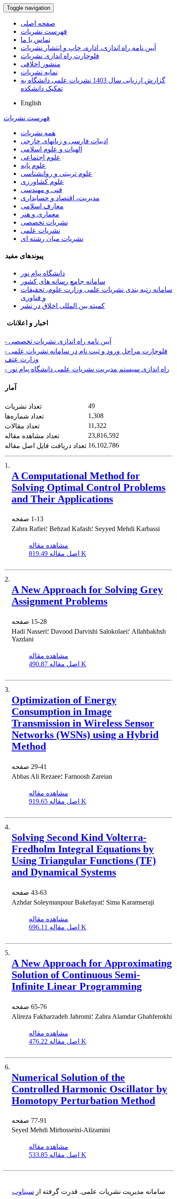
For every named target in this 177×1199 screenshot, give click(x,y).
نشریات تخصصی (44, 222)
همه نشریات (38, 133)
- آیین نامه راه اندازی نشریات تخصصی (58, 341)
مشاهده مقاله (48, 545)
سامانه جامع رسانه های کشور (63, 281)
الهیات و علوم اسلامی (51, 149)
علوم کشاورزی (42, 181)
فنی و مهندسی (41, 189)
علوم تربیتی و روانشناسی (56, 173)
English (31, 103)
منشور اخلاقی (41, 64)
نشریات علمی (40, 230)
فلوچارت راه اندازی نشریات (60, 55)
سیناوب (23, 1191)
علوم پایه (33, 165)
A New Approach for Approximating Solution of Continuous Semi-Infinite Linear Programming (92, 975)
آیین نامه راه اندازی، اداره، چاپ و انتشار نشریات (88, 47)
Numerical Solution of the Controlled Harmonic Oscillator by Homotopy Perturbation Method (89, 1089)
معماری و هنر (40, 214)
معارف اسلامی (42, 206)
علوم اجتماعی (41, 157)
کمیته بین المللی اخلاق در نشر (63, 305)
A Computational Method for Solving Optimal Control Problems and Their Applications (88, 487)
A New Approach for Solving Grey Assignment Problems (87, 595)
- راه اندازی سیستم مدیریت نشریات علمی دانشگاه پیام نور (87, 369)
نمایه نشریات (39, 72)
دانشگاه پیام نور (43, 273)
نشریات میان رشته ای (52, 238)
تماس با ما (35, 39)
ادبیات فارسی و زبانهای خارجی (64, 141)
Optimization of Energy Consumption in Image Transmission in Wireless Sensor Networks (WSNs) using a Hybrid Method (85, 723)
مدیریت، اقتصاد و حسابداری (60, 198)
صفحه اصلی (38, 23)
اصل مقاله (57, 553)
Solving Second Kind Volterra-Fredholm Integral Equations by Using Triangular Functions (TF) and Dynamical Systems (84, 855)
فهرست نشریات (44, 31)
